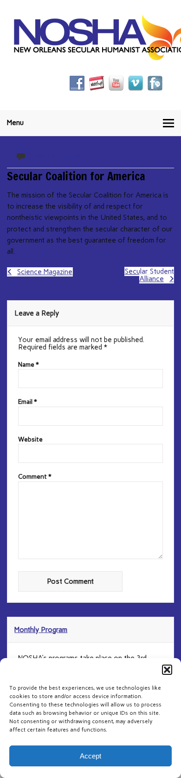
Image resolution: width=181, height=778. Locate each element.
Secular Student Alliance (149, 275)
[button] (167, 669)
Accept (90, 756)
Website (30, 439)
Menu (15, 123)
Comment (35, 477)
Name (28, 365)
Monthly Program (40, 630)
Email (27, 402)
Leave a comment (58, 155)
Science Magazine (44, 272)
